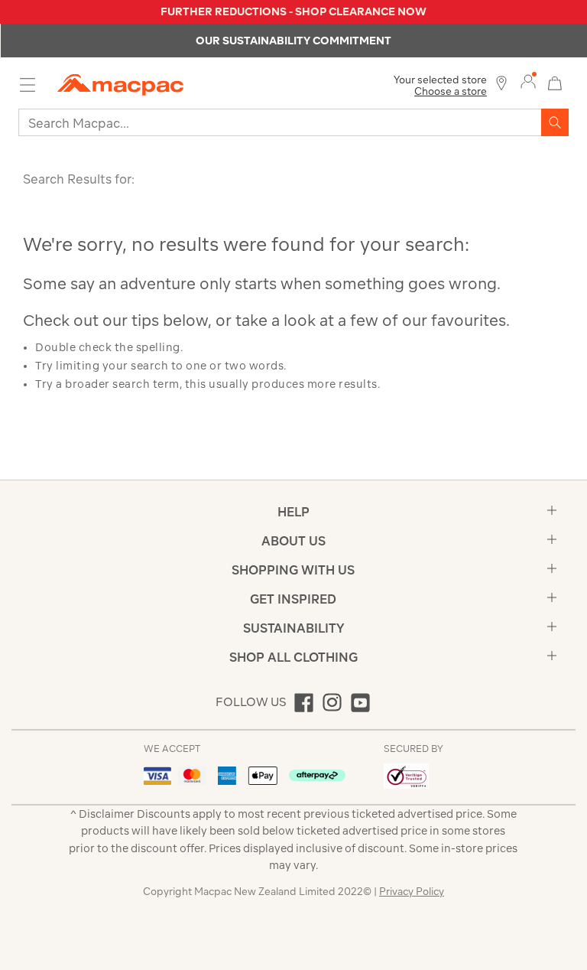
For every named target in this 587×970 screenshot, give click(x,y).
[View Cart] (555, 81)
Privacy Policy (411, 891)
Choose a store (450, 91)
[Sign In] (528, 82)
